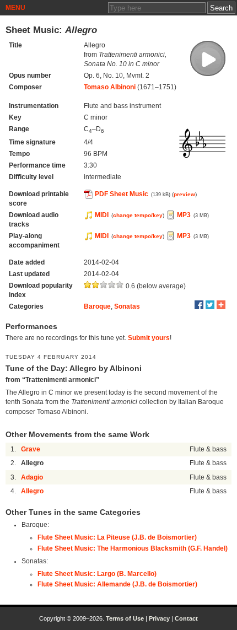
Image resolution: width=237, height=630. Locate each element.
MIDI (102, 215)
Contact (186, 618)
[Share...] (221, 304)
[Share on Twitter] (210, 304)
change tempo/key (138, 215)
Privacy (159, 618)
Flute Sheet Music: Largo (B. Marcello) (97, 573)
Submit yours (149, 338)
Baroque (97, 306)
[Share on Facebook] (199, 304)
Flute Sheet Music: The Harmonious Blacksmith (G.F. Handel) (132, 548)
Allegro (32, 491)
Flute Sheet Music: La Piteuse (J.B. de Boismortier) (117, 537)
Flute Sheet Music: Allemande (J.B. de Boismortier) (117, 584)
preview (184, 194)
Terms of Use (125, 618)
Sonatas (127, 306)
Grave (30, 449)
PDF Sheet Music (121, 194)
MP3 (184, 215)
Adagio (32, 477)
